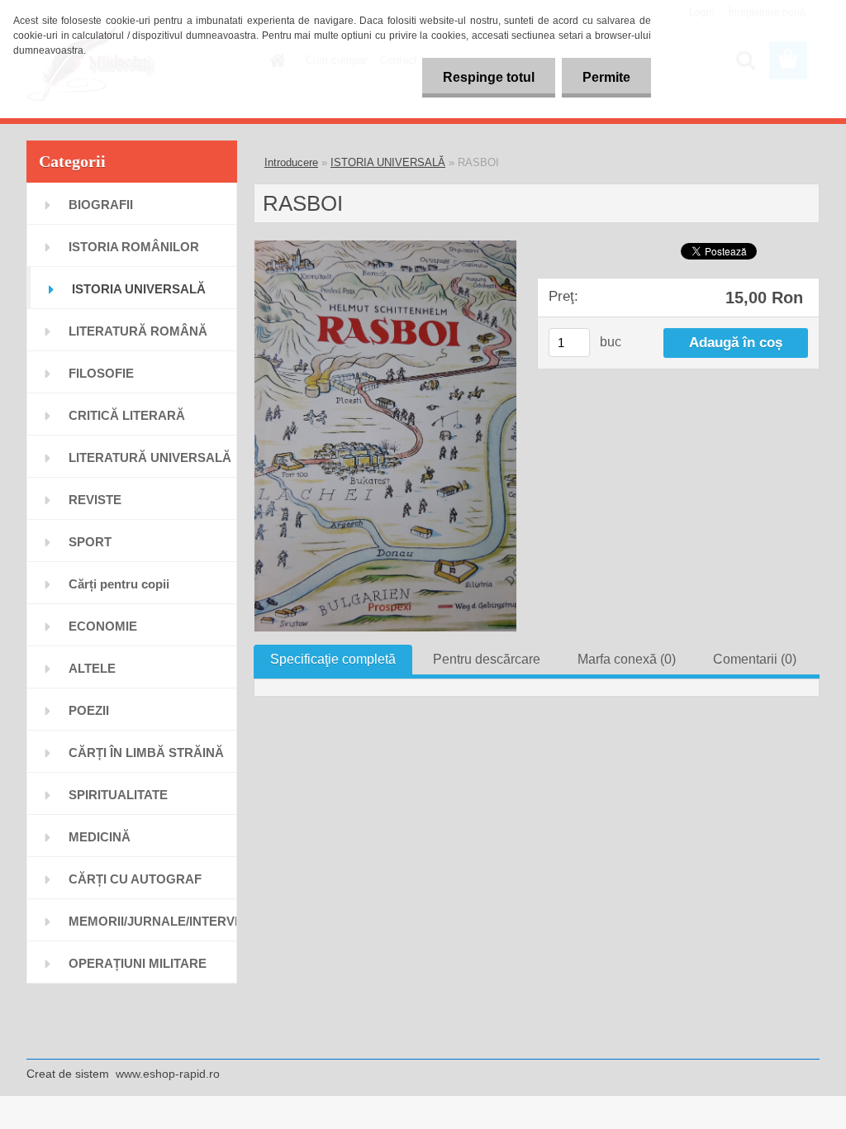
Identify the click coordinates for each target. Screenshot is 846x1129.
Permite (606, 77)
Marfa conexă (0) (626, 659)
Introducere (291, 162)
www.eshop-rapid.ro (168, 1073)
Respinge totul (489, 77)
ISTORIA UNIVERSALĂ (387, 162)
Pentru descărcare (486, 659)
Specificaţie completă (333, 659)
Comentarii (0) (754, 659)
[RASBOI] (385, 247)
